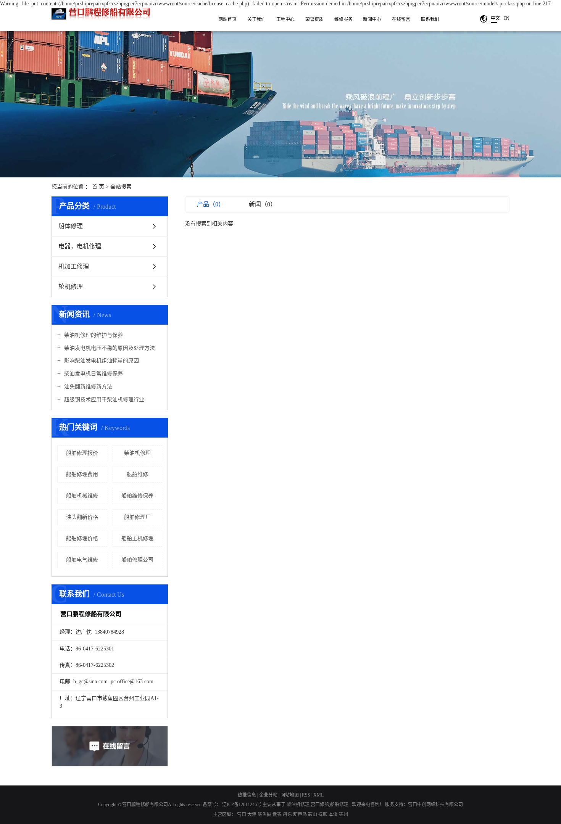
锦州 (343, 814)
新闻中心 (372, 19)
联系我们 (430, 19)
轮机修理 (70, 286)
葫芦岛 (300, 814)
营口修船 (320, 804)
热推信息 (247, 795)
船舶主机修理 (137, 538)
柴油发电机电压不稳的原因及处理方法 (109, 348)
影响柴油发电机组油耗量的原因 (101, 361)
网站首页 (227, 19)
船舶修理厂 (137, 517)
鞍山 (313, 814)
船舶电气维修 (82, 560)
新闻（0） (262, 204)
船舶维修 (137, 474)
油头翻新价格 (82, 517)
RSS (306, 795)
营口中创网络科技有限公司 (435, 804)
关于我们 (256, 19)
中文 (495, 18)
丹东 (288, 814)
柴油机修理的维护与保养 (93, 335)
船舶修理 (339, 804)
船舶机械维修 (82, 496)
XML (318, 795)
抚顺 (323, 814)
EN (506, 18)
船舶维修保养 (137, 496)
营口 (242, 814)
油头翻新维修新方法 (87, 386)
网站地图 (290, 795)
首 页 (98, 187)
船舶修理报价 (82, 453)
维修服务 (343, 19)
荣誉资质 (314, 19)
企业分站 (268, 795)
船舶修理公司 (137, 560)
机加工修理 (73, 266)
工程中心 (285, 19)
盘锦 (277, 814)
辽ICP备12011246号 (241, 804)
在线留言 (401, 19)
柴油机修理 (137, 453)
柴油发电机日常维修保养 (93, 374)
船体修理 (70, 226)
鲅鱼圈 (265, 814)
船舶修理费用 (82, 474)
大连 (252, 814)
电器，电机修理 (79, 246)
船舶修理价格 (82, 538)
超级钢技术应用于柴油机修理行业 (103, 399)
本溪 (334, 814)
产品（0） (210, 204)
